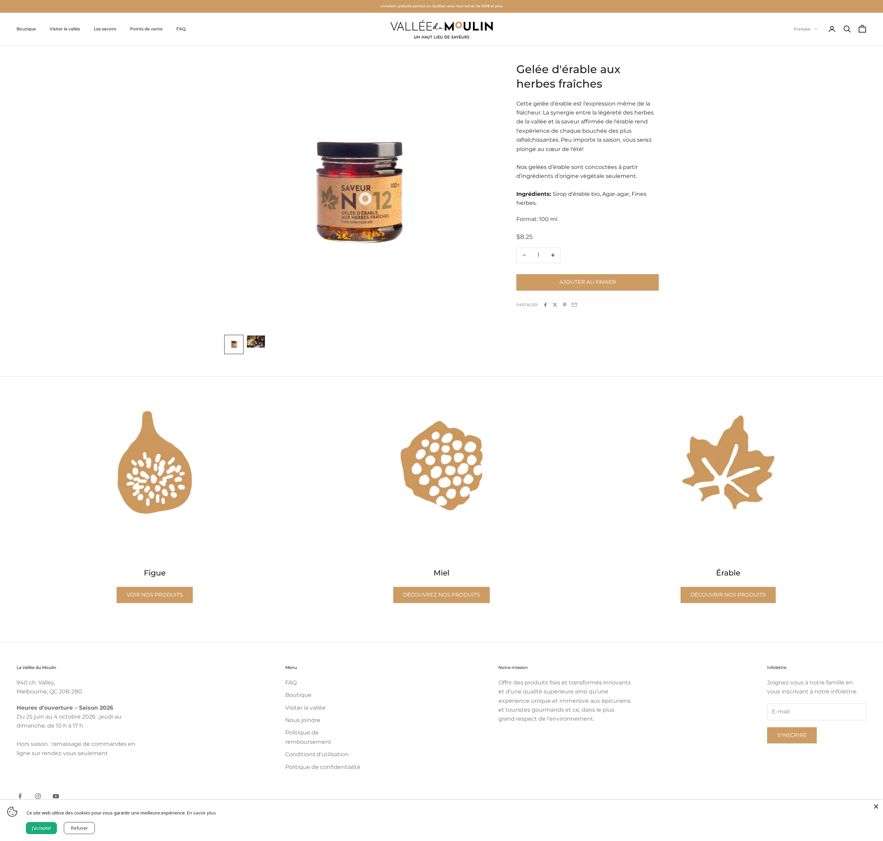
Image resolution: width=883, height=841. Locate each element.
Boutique (26, 28)
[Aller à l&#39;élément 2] (256, 341)
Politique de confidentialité (322, 767)
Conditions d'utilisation (317, 754)
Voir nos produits (155, 594)
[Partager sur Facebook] (545, 305)
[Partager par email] (574, 305)
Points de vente (146, 28)
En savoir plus (201, 813)
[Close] (876, 806)
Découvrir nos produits (728, 594)
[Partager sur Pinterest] (564, 305)
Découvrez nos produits (441, 594)
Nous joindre (302, 720)
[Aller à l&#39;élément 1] (234, 344)
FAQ (181, 28)
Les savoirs (105, 28)
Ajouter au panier (587, 282)
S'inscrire (792, 735)
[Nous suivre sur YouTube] (55, 796)
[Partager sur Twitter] (555, 305)
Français (802, 29)
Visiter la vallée (65, 28)
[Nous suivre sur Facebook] (20, 796)
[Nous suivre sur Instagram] (37, 796)
